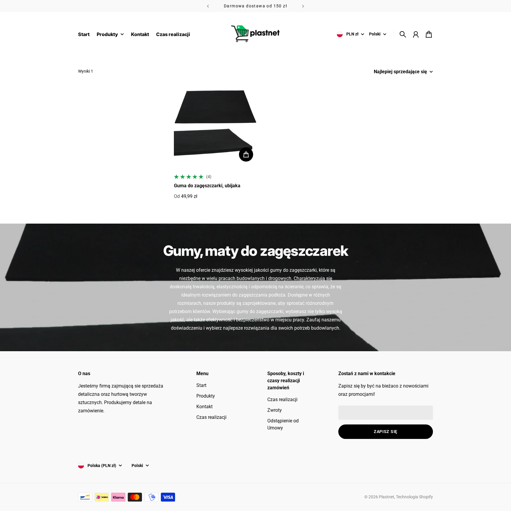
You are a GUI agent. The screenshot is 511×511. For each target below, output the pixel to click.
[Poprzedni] (208, 6)
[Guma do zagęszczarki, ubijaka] (216, 124)
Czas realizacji (211, 417)
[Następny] (303, 6)
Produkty (205, 396)
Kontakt (204, 406)
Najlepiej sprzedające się (400, 71)
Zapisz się (385, 431)
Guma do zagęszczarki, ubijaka (207, 185)
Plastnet (386, 496)
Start (201, 385)
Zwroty (274, 410)
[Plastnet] (255, 34)
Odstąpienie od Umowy (283, 424)
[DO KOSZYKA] (246, 154)
